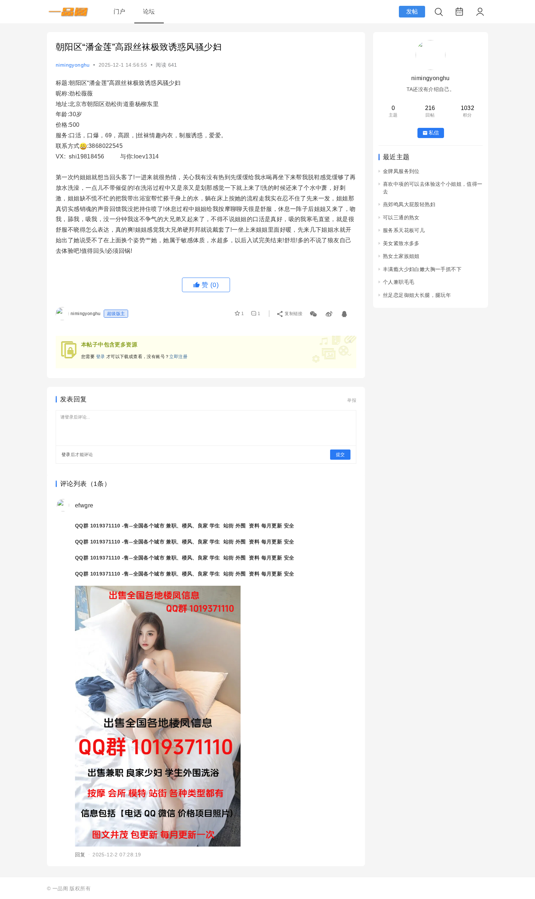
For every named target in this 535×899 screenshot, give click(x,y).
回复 (80, 854)
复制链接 (294, 313)
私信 (434, 133)
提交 (340, 454)
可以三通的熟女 (401, 217)
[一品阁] (68, 15)
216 (430, 108)
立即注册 (178, 356)
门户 (120, 11)
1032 (468, 108)
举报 (351, 400)
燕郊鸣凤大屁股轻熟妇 (409, 204)
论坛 (149, 11)
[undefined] (329, 312)
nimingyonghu (73, 65)
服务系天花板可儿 (404, 230)
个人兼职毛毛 (398, 282)
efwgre (84, 505)
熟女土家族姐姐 (401, 256)
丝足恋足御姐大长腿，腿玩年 (417, 295)
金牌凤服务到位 (401, 171)
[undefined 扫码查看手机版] (314, 312)
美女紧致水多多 (401, 243)
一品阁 (60, 888)
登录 (100, 356)
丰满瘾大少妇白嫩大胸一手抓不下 (422, 269)
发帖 (412, 11)
